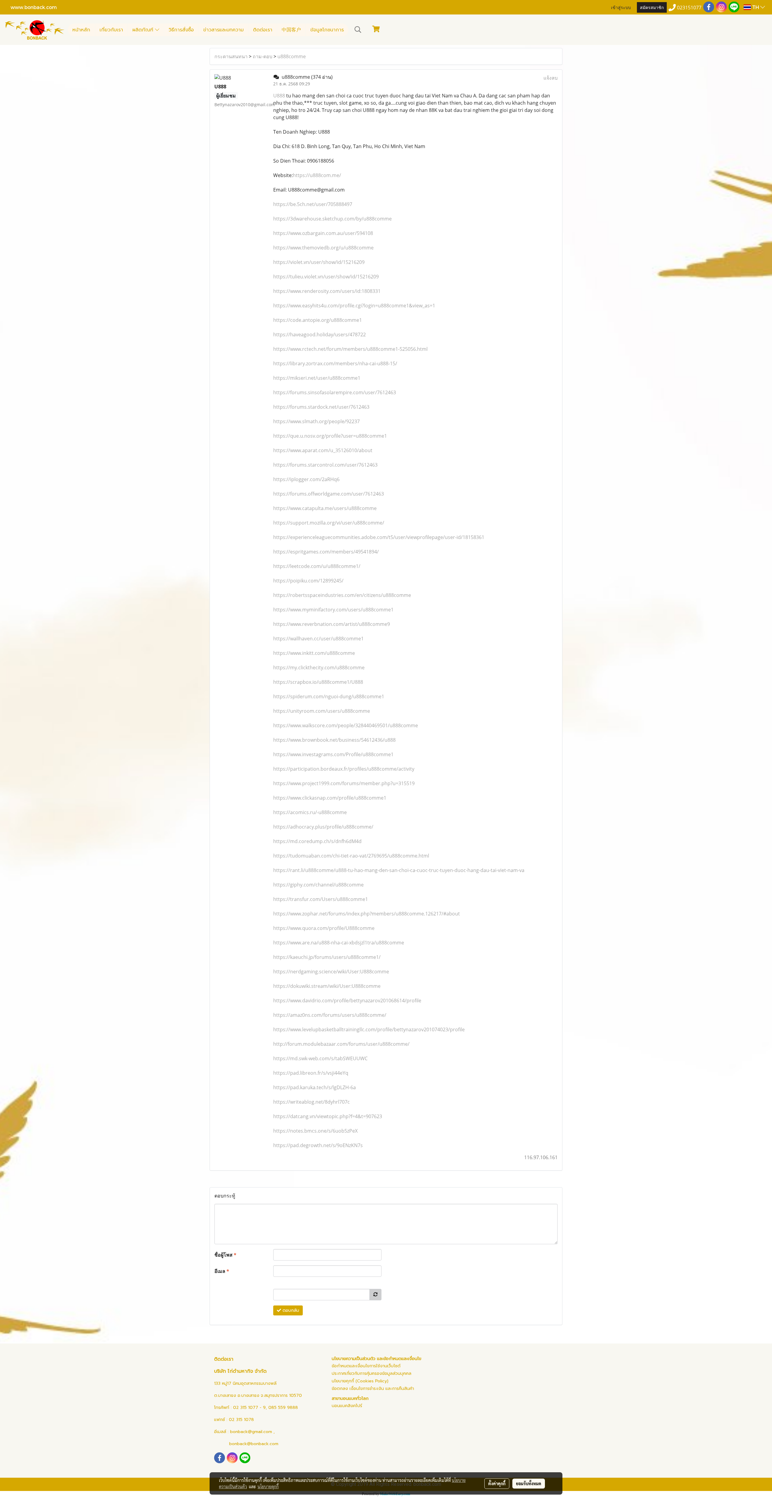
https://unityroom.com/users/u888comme (321, 711)
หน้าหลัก (81, 29)
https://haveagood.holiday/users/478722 (319, 334)
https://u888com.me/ (317, 175)
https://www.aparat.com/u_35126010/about (322, 450)
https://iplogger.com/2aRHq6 (306, 479)
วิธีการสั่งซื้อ (181, 29)
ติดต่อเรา (262, 29)
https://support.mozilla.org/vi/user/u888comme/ (328, 522)
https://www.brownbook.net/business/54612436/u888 (334, 740)
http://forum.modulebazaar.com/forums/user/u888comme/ (341, 1044)
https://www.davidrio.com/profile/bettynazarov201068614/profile (347, 1000)
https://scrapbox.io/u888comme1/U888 (318, 682)
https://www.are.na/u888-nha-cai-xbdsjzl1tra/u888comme (338, 942)
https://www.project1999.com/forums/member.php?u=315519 (344, 783)
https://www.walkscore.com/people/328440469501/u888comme (345, 725)
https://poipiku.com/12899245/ (308, 580)
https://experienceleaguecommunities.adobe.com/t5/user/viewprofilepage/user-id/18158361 (378, 537)
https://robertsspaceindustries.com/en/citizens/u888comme (342, 595)
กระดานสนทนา (231, 56)
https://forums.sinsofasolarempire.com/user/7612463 (334, 392)
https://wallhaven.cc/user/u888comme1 (318, 638)
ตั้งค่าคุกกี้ (496, 1483)
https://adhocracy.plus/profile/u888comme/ (323, 826)
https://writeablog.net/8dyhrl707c (311, 1102)
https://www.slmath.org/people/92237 (316, 421)
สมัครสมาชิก (652, 7)
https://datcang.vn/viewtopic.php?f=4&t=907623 (327, 1116)
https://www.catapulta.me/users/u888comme (325, 508)
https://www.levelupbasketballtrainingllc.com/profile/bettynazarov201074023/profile (369, 1029)
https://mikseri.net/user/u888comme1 (316, 378)
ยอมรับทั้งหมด (528, 1483)
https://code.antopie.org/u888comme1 (317, 320)
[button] (358, 29)
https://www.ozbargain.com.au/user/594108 (323, 233)
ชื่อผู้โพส (225, 1254)
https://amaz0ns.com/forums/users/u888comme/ (329, 1015)
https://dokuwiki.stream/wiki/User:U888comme (327, 986)
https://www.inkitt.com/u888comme (314, 653)
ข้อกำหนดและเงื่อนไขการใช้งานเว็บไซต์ (366, 1366)
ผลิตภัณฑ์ (143, 29)
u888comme (291, 56)
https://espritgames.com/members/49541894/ (326, 551)
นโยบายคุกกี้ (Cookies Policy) (360, 1381)
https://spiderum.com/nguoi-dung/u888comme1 (328, 696)
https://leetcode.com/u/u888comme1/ (316, 566)
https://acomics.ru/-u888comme (310, 812)
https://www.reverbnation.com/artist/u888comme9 (331, 624)
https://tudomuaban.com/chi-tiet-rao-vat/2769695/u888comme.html (351, 855)
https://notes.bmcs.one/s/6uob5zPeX (315, 1131)
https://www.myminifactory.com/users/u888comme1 (333, 609)
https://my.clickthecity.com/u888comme (319, 667)
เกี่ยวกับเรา (111, 29)
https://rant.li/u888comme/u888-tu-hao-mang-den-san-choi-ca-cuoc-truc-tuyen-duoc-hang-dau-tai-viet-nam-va (398, 870)
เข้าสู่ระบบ (621, 7)
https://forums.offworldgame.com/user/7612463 (328, 493)
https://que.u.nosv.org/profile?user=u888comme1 (330, 436)
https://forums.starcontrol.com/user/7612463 (325, 464)
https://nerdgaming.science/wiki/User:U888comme (331, 971)
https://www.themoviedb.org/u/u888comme (323, 247)
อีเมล (221, 1271)
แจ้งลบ (550, 78)
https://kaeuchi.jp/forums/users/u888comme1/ (327, 957)
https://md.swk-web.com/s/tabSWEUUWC (320, 1058)
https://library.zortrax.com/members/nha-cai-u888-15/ (335, 363)
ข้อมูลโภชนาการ (327, 29)
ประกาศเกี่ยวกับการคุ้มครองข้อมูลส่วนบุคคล (371, 1373)
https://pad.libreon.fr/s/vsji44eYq (310, 1073)
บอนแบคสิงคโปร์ (347, 1406)
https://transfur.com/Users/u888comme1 (320, 899)
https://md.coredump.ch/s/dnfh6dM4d (317, 841)
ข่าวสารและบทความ (223, 29)
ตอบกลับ (290, 1310)
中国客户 (291, 29)
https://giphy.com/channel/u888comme (318, 884)
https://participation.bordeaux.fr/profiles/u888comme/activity (343, 769)
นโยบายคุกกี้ (268, 1486)
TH (755, 7)
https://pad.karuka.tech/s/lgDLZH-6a (314, 1087)
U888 (279, 95)
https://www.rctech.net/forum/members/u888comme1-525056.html (350, 349)
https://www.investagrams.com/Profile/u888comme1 (333, 754)
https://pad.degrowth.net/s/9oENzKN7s (318, 1145)
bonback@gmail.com (251, 1432)
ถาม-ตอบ (262, 56)
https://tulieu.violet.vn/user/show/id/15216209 (326, 276)
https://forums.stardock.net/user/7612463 (321, 407)
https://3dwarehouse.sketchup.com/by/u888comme (332, 218)
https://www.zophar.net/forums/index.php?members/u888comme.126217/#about (366, 913)
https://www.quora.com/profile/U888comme (324, 928)
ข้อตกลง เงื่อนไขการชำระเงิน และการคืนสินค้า (373, 1388)
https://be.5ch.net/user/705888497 (312, 204)
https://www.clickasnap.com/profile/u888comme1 (329, 797)
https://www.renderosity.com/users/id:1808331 (327, 291)
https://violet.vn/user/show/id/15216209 (319, 262)
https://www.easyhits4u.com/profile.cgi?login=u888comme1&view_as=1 (354, 305)
